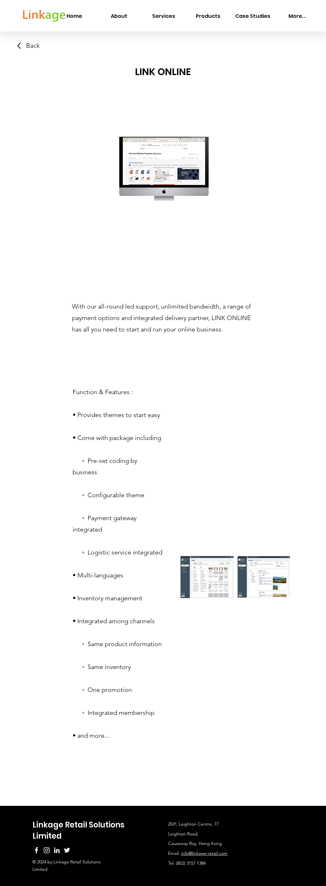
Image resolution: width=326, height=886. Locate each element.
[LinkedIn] (57, 850)
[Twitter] (67, 850)
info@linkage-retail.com (204, 853)
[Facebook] (36, 850)
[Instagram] (47, 850)
